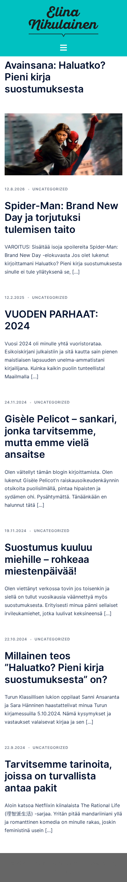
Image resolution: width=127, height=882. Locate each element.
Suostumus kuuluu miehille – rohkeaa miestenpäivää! (48, 559)
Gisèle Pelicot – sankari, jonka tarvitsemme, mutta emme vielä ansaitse (61, 436)
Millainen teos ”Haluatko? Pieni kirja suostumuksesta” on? (56, 667)
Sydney (63, 871)
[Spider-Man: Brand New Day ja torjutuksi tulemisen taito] (63, 144)
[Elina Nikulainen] (63, 21)
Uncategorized (50, 189)
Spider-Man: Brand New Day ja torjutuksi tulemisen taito (61, 217)
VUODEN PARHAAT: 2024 (51, 320)
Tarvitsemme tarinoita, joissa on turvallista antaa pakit (58, 776)
